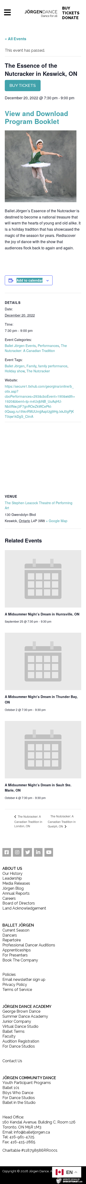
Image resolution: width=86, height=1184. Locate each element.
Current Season (15, 930)
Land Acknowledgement (24, 908)
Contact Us (12, 1061)
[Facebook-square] (6, 852)
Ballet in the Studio (19, 1102)
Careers (9, 898)
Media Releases (16, 883)
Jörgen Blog (13, 888)
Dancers (9, 935)
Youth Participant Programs (26, 1082)
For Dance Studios (18, 1046)
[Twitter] (27, 852)
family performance (52, 365)
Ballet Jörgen (15, 365)
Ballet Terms (13, 1031)
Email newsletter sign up (23, 979)
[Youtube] (48, 852)
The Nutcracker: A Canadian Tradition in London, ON (28, 821)
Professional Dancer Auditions (28, 945)
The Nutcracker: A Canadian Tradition (36, 348)
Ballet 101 (10, 1087)
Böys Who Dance (17, 1092)
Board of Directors (18, 903)
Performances (48, 345)
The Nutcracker (38, 371)
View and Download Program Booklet (36, 117)
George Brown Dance (21, 1011)
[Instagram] (17, 852)
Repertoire (11, 940)
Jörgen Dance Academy (26, 1006)
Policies (9, 974)
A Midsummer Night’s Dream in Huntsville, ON (42, 614)
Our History (12, 873)
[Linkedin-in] (38, 852)
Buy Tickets (70, 10)
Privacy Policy (14, 984)
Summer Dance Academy (25, 1016)
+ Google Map (56, 520)
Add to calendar (29, 280)
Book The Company (20, 960)
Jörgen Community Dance (29, 1078)
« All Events (15, 38)
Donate (70, 18)
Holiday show (15, 371)
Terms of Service (17, 989)
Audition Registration (20, 1041)
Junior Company (16, 1021)
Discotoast (83, 1179)
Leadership (12, 878)
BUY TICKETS (23, 85)
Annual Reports (16, 893)
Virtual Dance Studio (20, 1026)
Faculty (9, 1036)
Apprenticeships (16, 950)
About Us (12, 868)
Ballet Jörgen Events (20, 345)
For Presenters (15, 955)
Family (31, 365)
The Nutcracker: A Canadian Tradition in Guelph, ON (62, 821)
